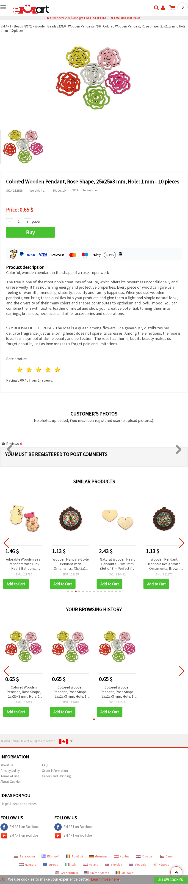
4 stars (48, 369)
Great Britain (69, 873)
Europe (53, 864)
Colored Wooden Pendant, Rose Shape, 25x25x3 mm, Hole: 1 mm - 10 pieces (24, 692)
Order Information (55, 770)
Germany (101, 856)
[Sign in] (163, 7)
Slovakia (116, 864)
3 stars (39, 369)
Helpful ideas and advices (18, 804)
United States (99, 873)
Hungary (30, 864)
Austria (125, 856)
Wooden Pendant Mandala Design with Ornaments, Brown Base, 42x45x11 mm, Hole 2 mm (164, 564)
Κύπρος (164, 864)
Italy (74, 864)
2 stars (29, 369)
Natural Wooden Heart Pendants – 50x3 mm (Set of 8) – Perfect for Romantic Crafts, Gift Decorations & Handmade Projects (117, 564)
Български (27, 856)
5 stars (57, 369)
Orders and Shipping (56, 776)
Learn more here (105, 879)
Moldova (127, 873)
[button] (68, 591)
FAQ (45, 765)
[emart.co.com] (31, 8)
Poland (93, 864)
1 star (20, 369)
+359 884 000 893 (126, 18)
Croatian (147, 856)
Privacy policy (10, 770)
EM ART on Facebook (24, 826)
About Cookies (10, 781)
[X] (2, 879)
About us (6, 765)
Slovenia (140, 864)
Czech (170, 856)
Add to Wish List (88, 190)
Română (77, 856)
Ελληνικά (53, 856)
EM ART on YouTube (24, 835)
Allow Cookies (170, 880)
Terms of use (9, 776)
